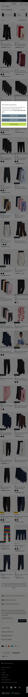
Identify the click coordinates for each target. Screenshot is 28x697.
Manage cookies (14, 115)
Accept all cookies (14, 124)
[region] (14, 114)
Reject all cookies (14, 120)
